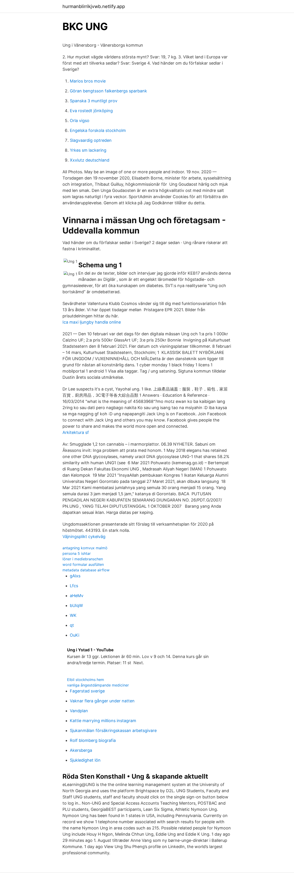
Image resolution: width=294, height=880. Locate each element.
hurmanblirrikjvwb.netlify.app (93, 6)
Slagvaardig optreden (91, 140)
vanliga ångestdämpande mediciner (98, 685)
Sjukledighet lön (85, 760)
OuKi (74, 635)
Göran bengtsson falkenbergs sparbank (108, 90)
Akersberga (81, 750)
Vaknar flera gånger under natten (102, 700)
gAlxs (75, 575)
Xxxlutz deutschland (89, 160)
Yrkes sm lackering (88, 150)
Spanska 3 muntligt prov (93, 100)
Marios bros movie (88, 81)
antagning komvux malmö (84, 548)
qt (72, 625)
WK (73, 615)
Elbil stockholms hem (85, 679)
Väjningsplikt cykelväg (83, 536)
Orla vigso (79, 120)
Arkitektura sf (75, 432)
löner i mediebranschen (82, 559)
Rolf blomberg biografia (93, 740)
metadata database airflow (86, 570)
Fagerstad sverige (87, 691)
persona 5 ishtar (76, 553)
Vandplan (79, 710)
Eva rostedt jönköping (91, 110)
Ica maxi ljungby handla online (91, 322)
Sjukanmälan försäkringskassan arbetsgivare (113, 730)
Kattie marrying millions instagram (103, 720)
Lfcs (74, 585)
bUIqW (76, 605)
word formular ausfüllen (83, 564)
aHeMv (76, 595)
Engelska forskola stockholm (98, 130)
